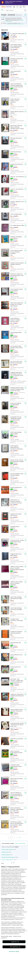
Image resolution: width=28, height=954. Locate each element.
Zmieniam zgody (14, 951)
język (14, 862)
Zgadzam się (15, 941)
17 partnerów (4, 888)
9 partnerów (8, 890)
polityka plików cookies (6, 936)
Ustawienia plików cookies (19, 930)
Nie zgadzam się (15, 946)
